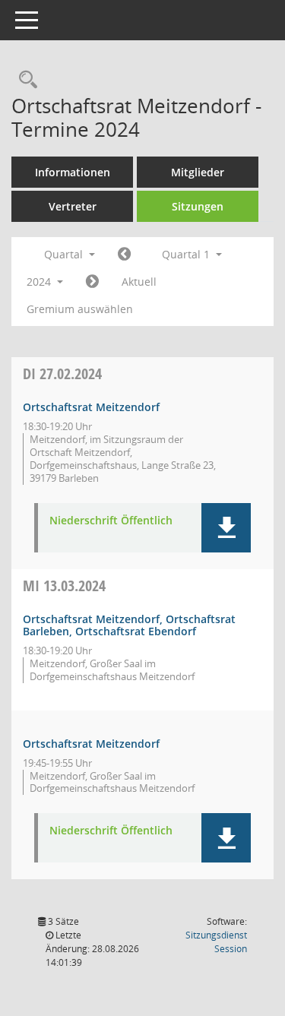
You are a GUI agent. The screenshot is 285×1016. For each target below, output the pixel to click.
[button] (226, 527)
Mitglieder (197, 172)
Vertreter (73, 206)
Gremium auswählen (80, 309)
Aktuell (139, 281)
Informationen (72, 172)
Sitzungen (197, 206)
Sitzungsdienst (216, 942)
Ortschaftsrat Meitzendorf (91, 407)
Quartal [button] (65, 254)
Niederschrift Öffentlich (111, 520)
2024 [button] (40, 281)
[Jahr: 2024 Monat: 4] (92, 282)
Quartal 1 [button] (187, 254)
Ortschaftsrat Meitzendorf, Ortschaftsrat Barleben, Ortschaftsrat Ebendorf (129, 625)
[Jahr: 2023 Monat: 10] (124, 254)
